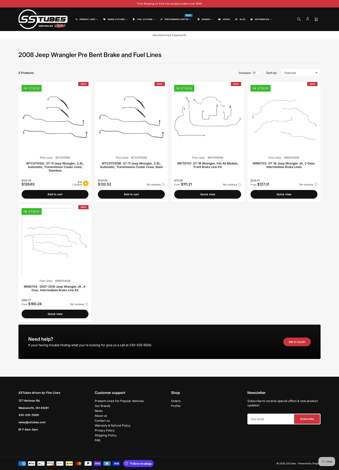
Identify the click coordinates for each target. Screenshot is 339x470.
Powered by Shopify (309, 463)
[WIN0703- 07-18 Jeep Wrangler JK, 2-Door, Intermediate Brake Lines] (284, 118)
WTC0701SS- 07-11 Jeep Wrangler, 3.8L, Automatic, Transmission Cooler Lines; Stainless (55, 167)
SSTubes (291, 463)
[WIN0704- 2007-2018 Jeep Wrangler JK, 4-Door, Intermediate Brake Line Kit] (55, 241)
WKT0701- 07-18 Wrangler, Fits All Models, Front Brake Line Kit (207, 165)
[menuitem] (86, 19)
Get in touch (297, 341)
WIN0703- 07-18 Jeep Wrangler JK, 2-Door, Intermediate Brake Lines (284, 165)
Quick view (207, 194)
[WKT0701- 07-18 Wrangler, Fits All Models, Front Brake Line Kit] (207, 118)
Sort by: (271, 73)
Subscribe (307, 418)
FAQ (97, 440)
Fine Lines (46, 157)
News (99, 411)
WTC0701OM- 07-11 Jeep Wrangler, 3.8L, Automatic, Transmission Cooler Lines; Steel (131, 165)
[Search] (299, 19)
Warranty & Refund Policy (112, 425)
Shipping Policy (106, 435)
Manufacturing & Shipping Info (169, 35)
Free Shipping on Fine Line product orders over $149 (169, 3)
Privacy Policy (105, 430)
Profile (175, 406)
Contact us (102, 420)
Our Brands (102, 406)
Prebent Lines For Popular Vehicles (119, 401)
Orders (176, 401)
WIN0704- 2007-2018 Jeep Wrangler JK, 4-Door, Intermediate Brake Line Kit (55, 288)
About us (101, 416)
